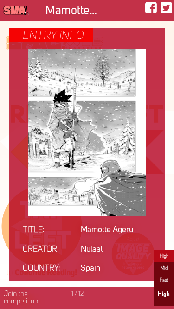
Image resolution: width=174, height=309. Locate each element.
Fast (164, 280)
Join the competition (21, 297)
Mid (164, 268)
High (164, 256)
